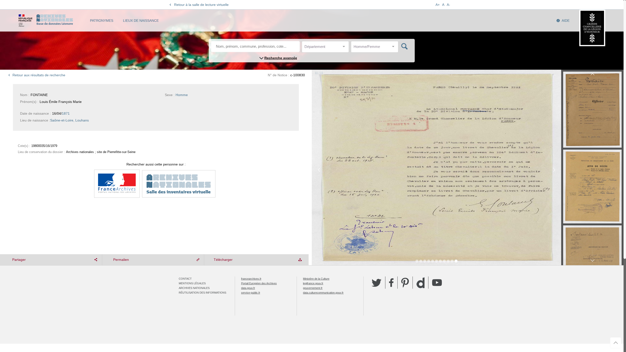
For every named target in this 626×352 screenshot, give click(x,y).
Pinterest (405, 282)
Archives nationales (194, 287)
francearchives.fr (251, 278)
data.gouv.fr (248, 287)
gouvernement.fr (313, 287)
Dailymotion (420, 282)
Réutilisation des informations (202, 292)
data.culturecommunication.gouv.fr (323, 292)
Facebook (391, 282)
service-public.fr (250, 292)
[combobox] (326, 48)
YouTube (437, 282)
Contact (185, 278)
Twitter (376, 282)
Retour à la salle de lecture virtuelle (201, 5)
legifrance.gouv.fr (313, 283)
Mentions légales (192, 283)
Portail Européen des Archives (259, 283)
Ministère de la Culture (316, 278)
